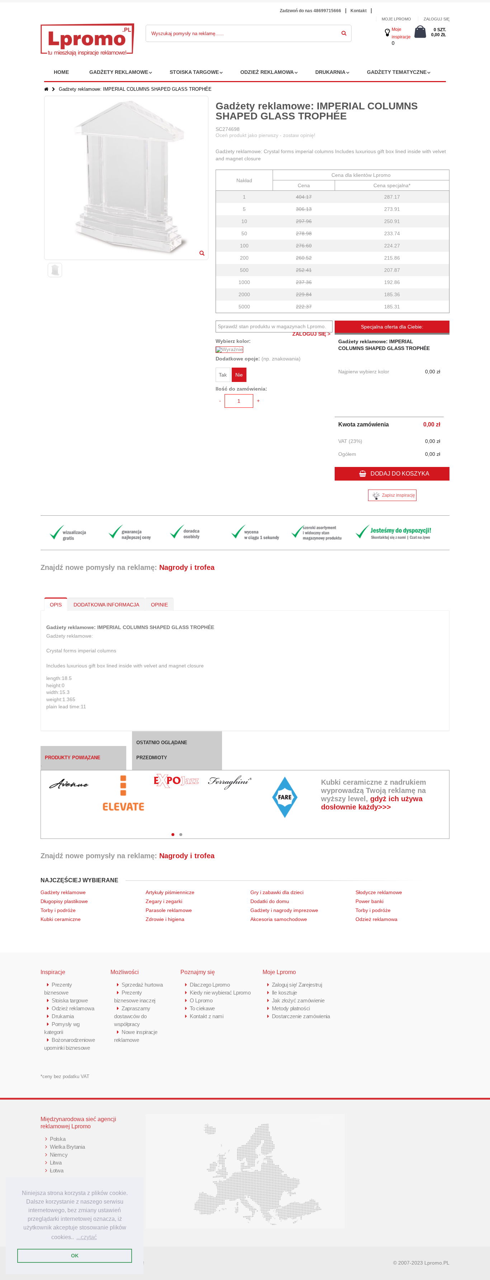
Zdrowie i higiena (165, 919)
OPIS (56, 605)
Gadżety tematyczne (397, 72)
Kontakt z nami (206, 1016)
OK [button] (75, 1255)
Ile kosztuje (284, 992)
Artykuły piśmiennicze (170, 892)
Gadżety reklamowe (118, 72)
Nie (239, 375)
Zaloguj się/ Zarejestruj (297, 985)
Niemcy (58, 1155)
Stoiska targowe (194, 72)
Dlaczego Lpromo (210, 985)
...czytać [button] (86, 1237)
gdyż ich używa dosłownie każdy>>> (372, 803)
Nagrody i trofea (187, 567)
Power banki (369, 901)
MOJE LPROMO (396, 19)
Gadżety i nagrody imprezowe (284, 910)
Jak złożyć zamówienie (298, 1000)
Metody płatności (291, 1008)
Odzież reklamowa (267, 72)
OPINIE (159, 605)
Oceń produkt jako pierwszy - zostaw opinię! (265, 135)
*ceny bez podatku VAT (65, 1076)
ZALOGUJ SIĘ (436, 19)
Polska (57, 1139)
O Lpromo (201, 1000)
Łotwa (56, 1170)
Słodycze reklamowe (378, 892)
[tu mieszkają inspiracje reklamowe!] (87, 27)
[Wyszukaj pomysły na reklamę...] (344, 32)
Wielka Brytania (67, 1147)
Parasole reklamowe (169, 910)
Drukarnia (330, 72)
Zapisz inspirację (398, 495)
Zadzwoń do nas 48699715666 (310, 10)
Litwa (56, 1162)
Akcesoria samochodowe (278, 919)
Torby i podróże (58, 910)
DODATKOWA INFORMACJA (106, 605)
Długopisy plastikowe (64, 901)
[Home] (46, 89)
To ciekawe (202, 1008)
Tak (223, 375)
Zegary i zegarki (165, 901)
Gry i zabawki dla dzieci (276, 892)
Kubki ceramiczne (61, 919)
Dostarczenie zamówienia (301, 1016)
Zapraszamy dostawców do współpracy (132, 1016)
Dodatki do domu (269, 901)
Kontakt (358, 10)
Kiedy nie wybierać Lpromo (220, 992)
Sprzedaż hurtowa (142, 985)
